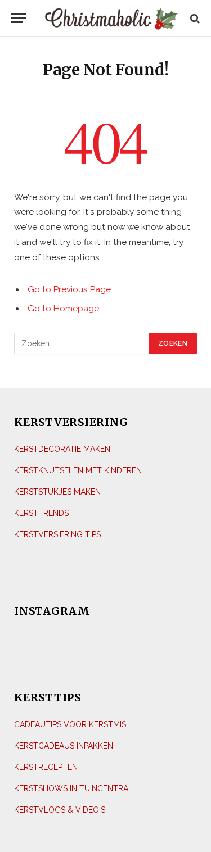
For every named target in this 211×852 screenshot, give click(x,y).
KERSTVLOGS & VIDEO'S (59, 809)
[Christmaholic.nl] (111, 18)
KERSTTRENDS (41, 513)
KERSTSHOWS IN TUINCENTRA (71, 788)
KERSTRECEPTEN (46, 767)
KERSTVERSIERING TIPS (57, 534)
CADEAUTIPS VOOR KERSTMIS (70, 724)
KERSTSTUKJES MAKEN (57, 491)
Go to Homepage (63, 308)
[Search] (194, 18)
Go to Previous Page (69, 289)
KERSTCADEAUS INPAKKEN (63, 745)
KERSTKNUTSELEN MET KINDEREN (78, 470)
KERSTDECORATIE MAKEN (62, 449)
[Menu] (18, 18)
